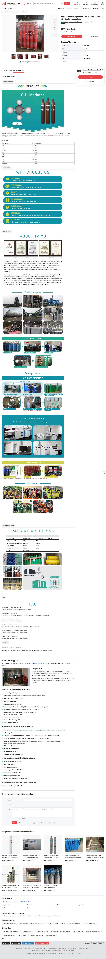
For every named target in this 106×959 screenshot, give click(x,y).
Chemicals (9, 12)
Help (75, 8)
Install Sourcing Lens (43, 943)
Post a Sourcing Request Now (47, 823)
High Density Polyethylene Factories (60, 931)
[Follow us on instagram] (96, 943)
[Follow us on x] (94, 943)
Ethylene (43, 730)
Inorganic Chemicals (19, 12)
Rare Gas (30, 730)
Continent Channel (72, 948)
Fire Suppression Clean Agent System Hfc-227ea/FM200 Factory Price (95, 857)
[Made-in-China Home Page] (11, 3)
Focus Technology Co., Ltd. (41, 953)
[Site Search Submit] (67, 3)
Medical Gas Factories (42, 931)
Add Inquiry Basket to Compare (30, 62)
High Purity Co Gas (78, 931)
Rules (103, 8)
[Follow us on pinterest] (101, 943)
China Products (27, 948)
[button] (62, 3)
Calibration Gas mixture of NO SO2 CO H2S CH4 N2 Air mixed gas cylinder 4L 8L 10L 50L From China (10, 887)
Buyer (67, 8)
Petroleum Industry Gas (89, 923)
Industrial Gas (16, 730)
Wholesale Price (62, 948)
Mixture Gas (37, 730)
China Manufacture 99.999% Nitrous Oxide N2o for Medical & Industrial (73, 857)
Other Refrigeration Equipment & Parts (29, 923)
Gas (27, 12)
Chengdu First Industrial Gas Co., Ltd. (74, 22)
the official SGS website (41, 663)
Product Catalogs (25, 901)
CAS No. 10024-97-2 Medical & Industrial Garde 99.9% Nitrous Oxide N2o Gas (51, 887)
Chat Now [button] (95, 36)
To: (10, 804)
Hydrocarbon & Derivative (9, 923)
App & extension (85, 8)
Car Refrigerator (47, 923)
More (3, 938)
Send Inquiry (71, 36)
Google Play (16, 943)
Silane (53, 730)
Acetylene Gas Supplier (9, 935)
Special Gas (24, 730)
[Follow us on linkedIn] (103, 943)
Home (3, 12)
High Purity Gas (22, 935)
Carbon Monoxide (60, 730)
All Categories (7, 8)
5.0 (85, 72)
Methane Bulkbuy (50, 935)
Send (14, 823)
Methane (48, 730)
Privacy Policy (78, 953)
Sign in (102, 4)
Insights (88, 948)
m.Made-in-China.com (57, 950)
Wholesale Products (53, 948)
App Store (5, 943)
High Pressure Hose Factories (10, 931)
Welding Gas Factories (27, 931)
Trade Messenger (28, 943)
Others (29, 908)
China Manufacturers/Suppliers (40, 948)
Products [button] (28, 3)
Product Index (81, 948)
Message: (8, 809)
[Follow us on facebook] (91, 943)
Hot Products (19, 948)
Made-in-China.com (46, 950)
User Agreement (62, 953)
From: (9, 800)
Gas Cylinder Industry (74, 923)
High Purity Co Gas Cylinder (93, 931)
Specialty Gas (82, 905)
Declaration (70, 953)
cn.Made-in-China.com (69, 950)
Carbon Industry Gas (59, 923)
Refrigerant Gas (6, 905)
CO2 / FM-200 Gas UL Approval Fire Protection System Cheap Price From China (32, 887)
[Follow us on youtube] (99, 943)
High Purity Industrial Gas (36, 935)
